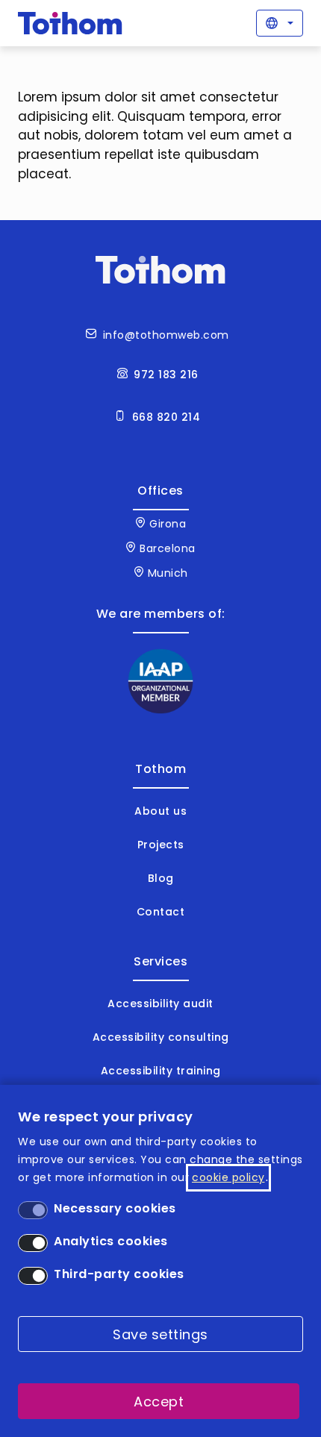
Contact (161, 911)
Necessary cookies (115, 1208)
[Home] (70, 23)
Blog (161, 878)
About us (160, 811)
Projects (160, 844)
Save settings (160, 1334)
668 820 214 (166, 417)
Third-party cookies (119, 1274)
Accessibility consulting (161, 1037)
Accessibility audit (160, 1003)
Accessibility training (161, 1070)
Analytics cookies (111, 1241)
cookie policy (228, 1177)
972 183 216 (166, 374)
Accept (159, 1401)
